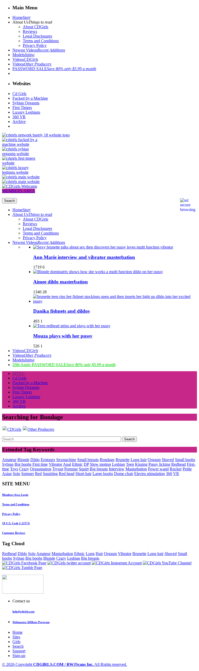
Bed (38, 473)
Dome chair (123, 473)
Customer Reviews (13, 532)
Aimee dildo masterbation (60, 282)
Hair (99, 553)
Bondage (107, 459)
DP (86, 464)
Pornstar (71, 469)
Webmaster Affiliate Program (30, 622)
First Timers (22, 107)
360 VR (19, 117)
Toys (14, 469)
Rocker (176, 469)
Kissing (141, 464)
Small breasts (88, 459)
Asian (7, 473)
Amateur (9, 459)
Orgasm (154, 459)
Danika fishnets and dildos (61, 311)
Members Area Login (15, 494)
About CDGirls (35, 27)
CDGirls (14, 429)
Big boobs (23, 464)
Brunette (123, 459)
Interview (116, 469)
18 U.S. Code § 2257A (16, 523)
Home (21, 17)
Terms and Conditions (41, 41)
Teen (130, 464)
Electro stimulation (149, 473)
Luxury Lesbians (26, 112)
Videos (25, 59)
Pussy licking (159, 464)
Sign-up (18, 655)
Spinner (27, 473)
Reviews (30, 31)
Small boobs (185, 459)
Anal (67, 464)
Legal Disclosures (37, 36)
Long (90, 553)
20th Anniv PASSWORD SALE (64, 364)
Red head (66, 473)
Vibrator (55, 464)
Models (23, 55)
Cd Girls (19, 93)
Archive (19, 121)
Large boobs (103, 473)
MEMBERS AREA (18, 191)
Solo (16, 473)
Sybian (7, 464)
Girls (16, 641)
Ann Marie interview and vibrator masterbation (84, 257)
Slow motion (100, 464)
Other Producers (40, 429)
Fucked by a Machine (30, 98)
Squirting (50, 473)
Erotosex (48, 459)
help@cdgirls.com (23, 611)
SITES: (18, 373)
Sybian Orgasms (25, 103)
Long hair (139, 459)
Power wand (158, 469)
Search (18, 646)
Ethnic (77, 464)
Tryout (57, 469)
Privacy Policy (35, 45)
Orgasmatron (40, 469)
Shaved (168, 459)
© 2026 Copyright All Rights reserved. (64, 664)
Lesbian (118, 464)
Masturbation (136, 469)
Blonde (23, 459)
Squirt (84, 469)
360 (169, 473)
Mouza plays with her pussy (63, 336)
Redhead (178, 464)
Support (18, 651)
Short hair (83, 473)
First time (40, 464)
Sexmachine (66, 459)
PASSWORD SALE (54, 69)
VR (176, 473)
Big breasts (99, 469)
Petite (187, 469)
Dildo (35, 459)
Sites (16, 637)
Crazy (24, 469)
